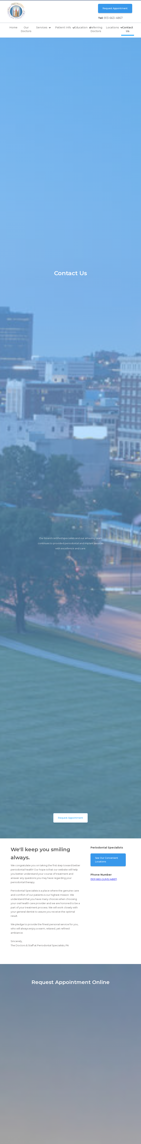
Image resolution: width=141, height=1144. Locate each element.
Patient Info (63, 27)
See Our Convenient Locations (106, 860)
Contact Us (127, 29)
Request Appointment (115, 8)
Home (13, 27)
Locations (112, 27)
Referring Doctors (96, 29)
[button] (43, 28)
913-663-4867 (113, 18)
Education (81, 27)
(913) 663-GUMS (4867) (104, 879)
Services (41, 27)
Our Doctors (26, 29)
